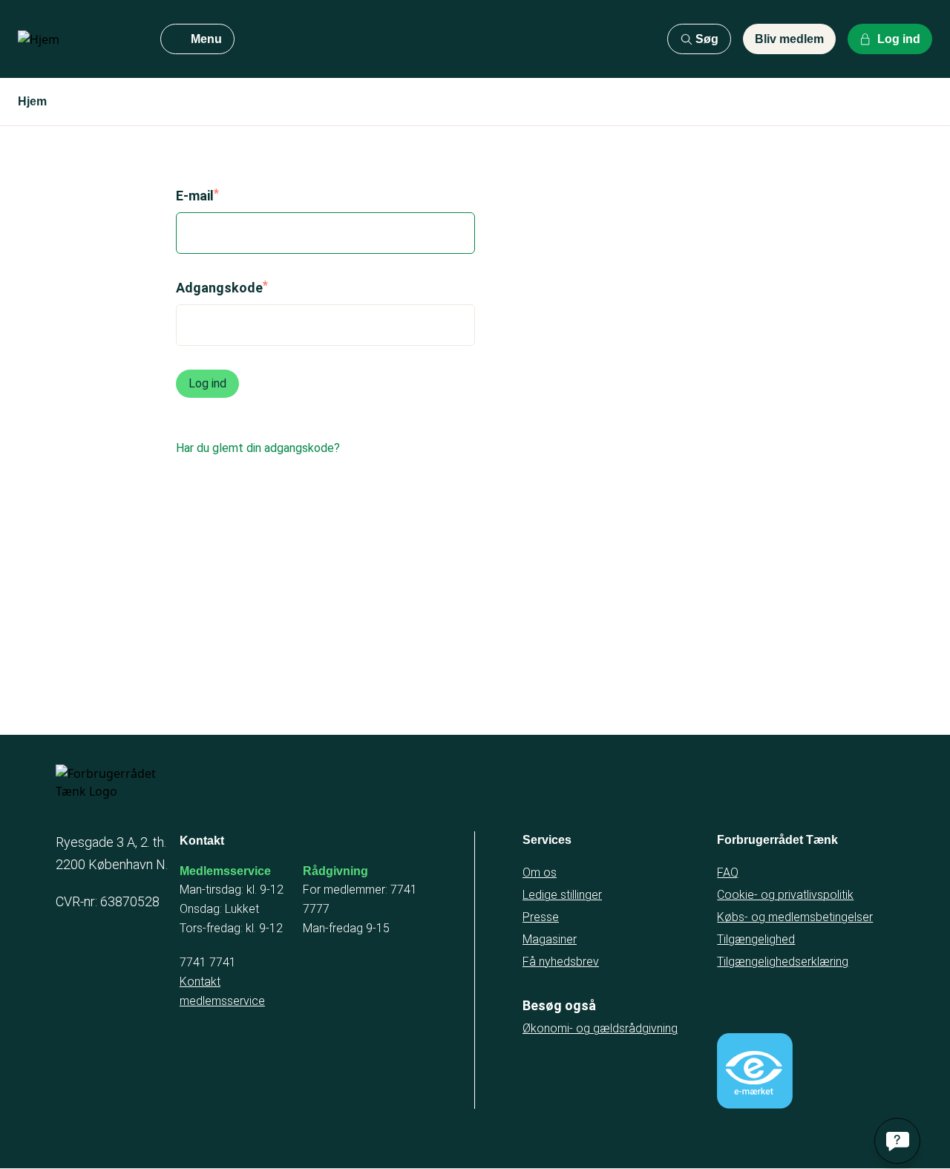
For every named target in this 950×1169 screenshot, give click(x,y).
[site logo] (77, 39)
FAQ (727, 872)
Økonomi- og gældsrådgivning (600, 1028)
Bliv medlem (789, 39)
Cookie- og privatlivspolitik (785, 895)
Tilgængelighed (756, 939)
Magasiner (549, 939)
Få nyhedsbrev (560, 961)
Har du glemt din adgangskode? (258, 448)
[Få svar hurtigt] (897, 1141)
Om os (539, 872)
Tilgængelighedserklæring (782, 961)
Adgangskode (219, 287)
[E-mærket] (755, 1071)
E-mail (195, 195)
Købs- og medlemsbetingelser (795, 917)
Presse (540, 917)
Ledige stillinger (562, 895)
